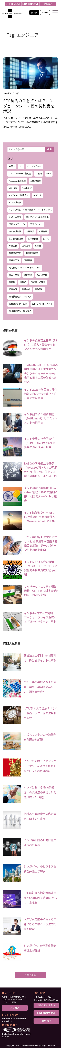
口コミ (46, 238)
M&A (48, 173)
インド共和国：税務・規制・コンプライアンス (30, 209)
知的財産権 (42, 274)
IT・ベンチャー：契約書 (20, 173)
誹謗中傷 (26, 289)
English (45, 12)
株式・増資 (14, 274)
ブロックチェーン (17, 224)
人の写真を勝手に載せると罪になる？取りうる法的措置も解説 (40, 924)
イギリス (37, 195)
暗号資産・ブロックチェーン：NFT (25, 267)
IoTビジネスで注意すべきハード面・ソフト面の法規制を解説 (41, 713)
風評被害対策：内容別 (42, 303)
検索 (49, 149)
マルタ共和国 (15, 231)
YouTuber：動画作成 (18, 195)
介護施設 (43, 231)
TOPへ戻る (30, 975)
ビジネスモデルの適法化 (37, 216)
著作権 (12, 282)
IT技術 (39, 173)
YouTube (13, 187)
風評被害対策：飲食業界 (20, 310)
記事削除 (13, 289)
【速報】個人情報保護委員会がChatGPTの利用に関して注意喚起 (40, 898)
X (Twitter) (35, 180)
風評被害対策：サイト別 (20, 296)
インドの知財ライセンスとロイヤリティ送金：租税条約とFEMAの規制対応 (40, 766)
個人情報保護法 (16, 238)
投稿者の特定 (15, 253)
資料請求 (48, 4)
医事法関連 (33, 238)
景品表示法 (14, 260)
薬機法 (23, 282)
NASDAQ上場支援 (17, 180)
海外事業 (28, 274)
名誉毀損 (13, 245)
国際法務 (26, 245)
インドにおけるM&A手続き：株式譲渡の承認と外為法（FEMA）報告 (40, 792)
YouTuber (27, 187)
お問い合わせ (13, 4)
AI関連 (12, 166)
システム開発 (15, 216)
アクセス (14, 1007)
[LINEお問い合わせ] (30, 4)
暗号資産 (28, 260)
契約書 (38, 245)
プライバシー (36, 224)
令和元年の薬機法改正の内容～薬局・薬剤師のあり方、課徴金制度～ (40, 687)
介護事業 (30, 231)
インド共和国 (15, 202)
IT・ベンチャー (34, 166)
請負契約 (39, 289)
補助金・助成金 (38, 282)
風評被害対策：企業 (18, 303)
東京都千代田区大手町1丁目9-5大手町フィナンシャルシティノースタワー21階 (14, 999)
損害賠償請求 (32, 253)
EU (21, 166)
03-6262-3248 (43, 997)
